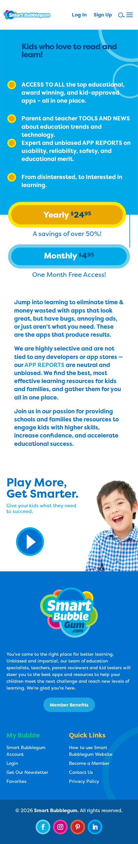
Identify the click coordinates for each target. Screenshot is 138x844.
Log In (79, 15)
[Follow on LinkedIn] (95, 827)
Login (12, 763)
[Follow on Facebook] (43, 827)
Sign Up (103, 15)
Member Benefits (69, 705)
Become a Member (89, 763)
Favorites (16, 781)
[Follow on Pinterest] (77, 827)
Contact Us (81, 772)
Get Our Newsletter (27, 772)
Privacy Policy (84, 781)
